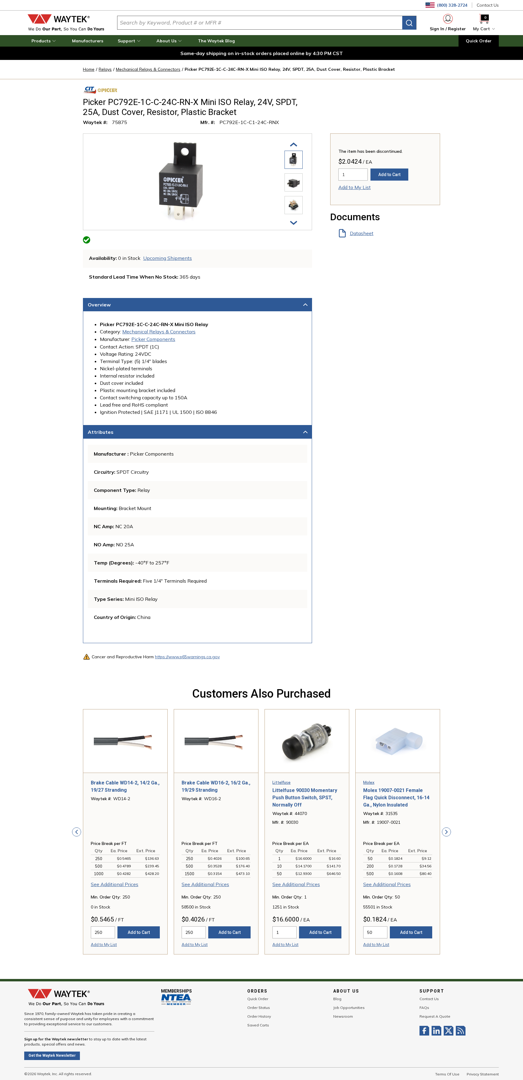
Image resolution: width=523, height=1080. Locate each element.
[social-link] (425, 1031)
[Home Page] (65, 22)
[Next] (294, 222)
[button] (44, 41)
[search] (409, 23)
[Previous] (294, 144)
